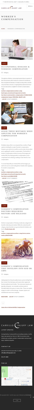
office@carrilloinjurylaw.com (8, 353)
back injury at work (6, 93)
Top (17, 400)
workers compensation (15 (18, 95)
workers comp (18, 91)
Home (3, 28)
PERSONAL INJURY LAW (19, 97)
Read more (29, 95)
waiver (28, 233)
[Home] (11, 6)
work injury (15, 93)
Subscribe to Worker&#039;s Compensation (13, 307)
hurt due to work (6, 95)
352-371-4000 (4, 357)
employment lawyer (6, 97)
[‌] (30, 397)
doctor (24, 233)
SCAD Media (28, 395)
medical (3, 235)
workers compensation (7, 91)
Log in (4, 99)
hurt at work (22, 93)
